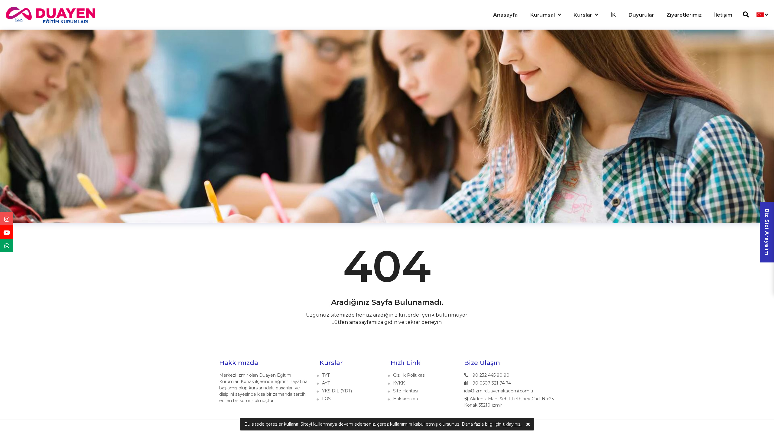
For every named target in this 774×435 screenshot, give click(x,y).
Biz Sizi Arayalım (767, 232)
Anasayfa (505, 15)
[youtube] (6, 232)
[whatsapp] (6, 245)
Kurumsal (542, 15)
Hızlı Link (406, 362)
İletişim (723, 15)
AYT (326, 383)
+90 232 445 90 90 (489, 375)
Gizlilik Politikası (409, 375)
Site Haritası (405, 391)
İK (613, 15)
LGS (326, 398)
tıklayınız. (512, 424)
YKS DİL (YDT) (337, 391)
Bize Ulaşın (482, 362)
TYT (326, 375)
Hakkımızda (238, 362)
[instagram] (6, 218)
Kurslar (582, 15)
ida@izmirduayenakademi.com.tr (499, 391)
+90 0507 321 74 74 (490, 383)
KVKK (399, 383)
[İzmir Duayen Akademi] (50, 15)
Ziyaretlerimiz (684, 15)
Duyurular (641, 15)
